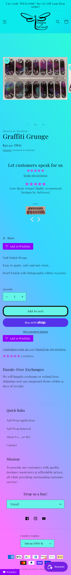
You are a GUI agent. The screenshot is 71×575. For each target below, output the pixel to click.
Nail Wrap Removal (19, 428)
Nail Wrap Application (21, 420)
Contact (12, 445)
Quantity (8, 289)
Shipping (7, 150)
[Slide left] (27, 124)
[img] (35, 170)
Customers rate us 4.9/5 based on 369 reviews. (34, 349)
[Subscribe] (60, 504)
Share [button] (11, 238)
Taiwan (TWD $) (33, 543)
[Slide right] (43, 124)
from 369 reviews (35, 175)
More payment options (35, 331)
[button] (4, 22)
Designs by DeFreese (30, 569)
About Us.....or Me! (18, 437)
